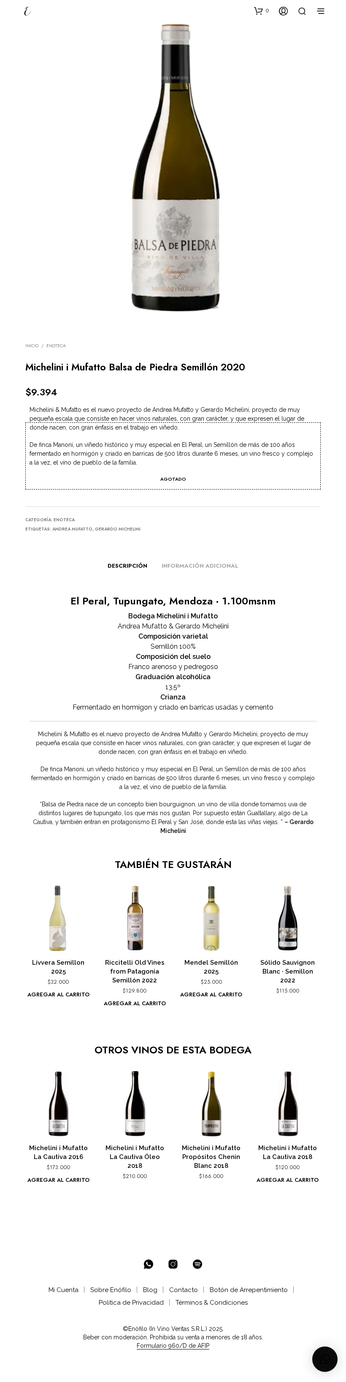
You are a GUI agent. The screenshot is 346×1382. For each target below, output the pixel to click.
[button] (261, 10)
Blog (150, 1290)
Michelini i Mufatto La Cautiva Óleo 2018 (134, 1157)
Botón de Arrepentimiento (249, 1290)
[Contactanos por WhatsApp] (148, 1264)
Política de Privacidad (131, 1302)
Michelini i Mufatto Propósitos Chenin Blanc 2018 (211, 1157)
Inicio (31, 346)
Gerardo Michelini (118, 529)
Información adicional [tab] (200, 566)
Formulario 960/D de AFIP (173, 1346)
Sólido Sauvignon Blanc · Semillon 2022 (287, 971)
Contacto (183, 1290)
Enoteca (56, 346)
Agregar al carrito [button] (58, 994)
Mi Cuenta (63, 1290)
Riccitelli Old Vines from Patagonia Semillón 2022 (135, 971)
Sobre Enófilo (110, 1290)
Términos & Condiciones (212, 1302)
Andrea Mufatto (72, 529)
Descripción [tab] (127, 566)
